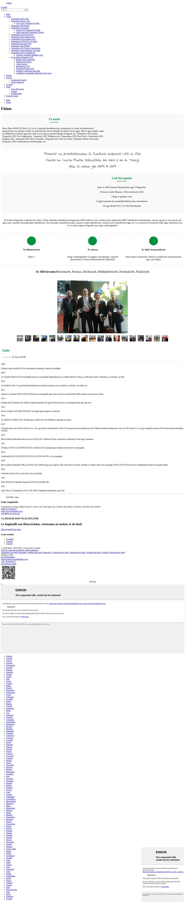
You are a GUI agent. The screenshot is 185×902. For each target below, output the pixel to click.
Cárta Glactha (21, 64)
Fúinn (8, 87)
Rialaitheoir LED (23, 66)
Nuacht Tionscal (17, 82)
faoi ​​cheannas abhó (8, 564)
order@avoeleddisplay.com (12, 511)
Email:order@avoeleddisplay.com (14, 559)
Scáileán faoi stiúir (93, 552)
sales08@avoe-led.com (10, 514)
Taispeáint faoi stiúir (77, 552)
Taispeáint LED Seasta (20, 26)
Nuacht (9, 78)
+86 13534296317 (8, 561)
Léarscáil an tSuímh (16, 550)
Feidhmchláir (16, 94)
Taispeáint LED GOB (20, 19)
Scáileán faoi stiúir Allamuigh (39, 552)
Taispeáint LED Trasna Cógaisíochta (25, 48)
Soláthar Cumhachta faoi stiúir (28, 71)
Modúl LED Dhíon (23, 62)
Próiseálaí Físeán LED (25, 69)
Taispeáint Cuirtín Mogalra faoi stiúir (25, 50)
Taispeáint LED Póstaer (20, 46)
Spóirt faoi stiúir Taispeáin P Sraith (30, 32)
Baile (8, 14)
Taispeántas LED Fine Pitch (22, 35)
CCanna (9, 84)
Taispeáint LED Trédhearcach (23, 37)
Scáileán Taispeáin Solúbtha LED (29, 55)
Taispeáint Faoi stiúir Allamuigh (13, 552)
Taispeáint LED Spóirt (20, 28)
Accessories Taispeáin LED (22, 57)
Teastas (14, 91)
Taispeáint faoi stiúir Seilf (21, 44)
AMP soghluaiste (31, 550)
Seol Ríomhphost (8, 557)
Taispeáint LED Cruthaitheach (23, 53)
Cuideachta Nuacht (18, 80)
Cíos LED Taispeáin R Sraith (27, 23)
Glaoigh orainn (12, 96)
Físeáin (9, 75)
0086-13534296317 (9, 509)
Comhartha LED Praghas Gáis (23, 39)
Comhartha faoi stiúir (60, 552)
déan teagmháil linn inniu (11, 529)
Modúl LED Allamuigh (25, 60)
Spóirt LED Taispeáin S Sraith (28, 30)
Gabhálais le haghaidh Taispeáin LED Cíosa (33, 73)
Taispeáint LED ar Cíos (20, 21)
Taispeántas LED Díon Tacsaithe (24, 41)
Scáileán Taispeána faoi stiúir (113, 552)
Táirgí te (4, 550)
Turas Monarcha (17, 89)
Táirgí (8, 16)
